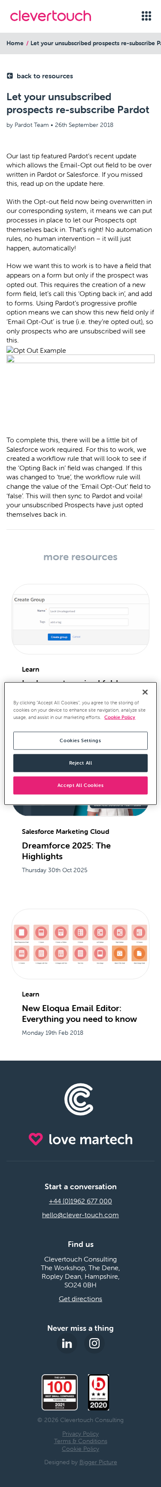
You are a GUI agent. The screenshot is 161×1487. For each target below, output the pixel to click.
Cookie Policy (80, 1449)
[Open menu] (146, 16)
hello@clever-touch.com (80, 1214)
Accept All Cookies (80, 785)
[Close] (145, 692)
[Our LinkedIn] (67, 1343)
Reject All (80, 763)
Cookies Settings (80, 740)
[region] (80, 743)
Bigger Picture (98, 1462)
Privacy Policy (80, 1434)
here (96, 183)
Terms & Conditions (80, 1441)
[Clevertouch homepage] (60, 15)
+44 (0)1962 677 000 (80, 1201)
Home (15, 43)
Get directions (80, 1298)
